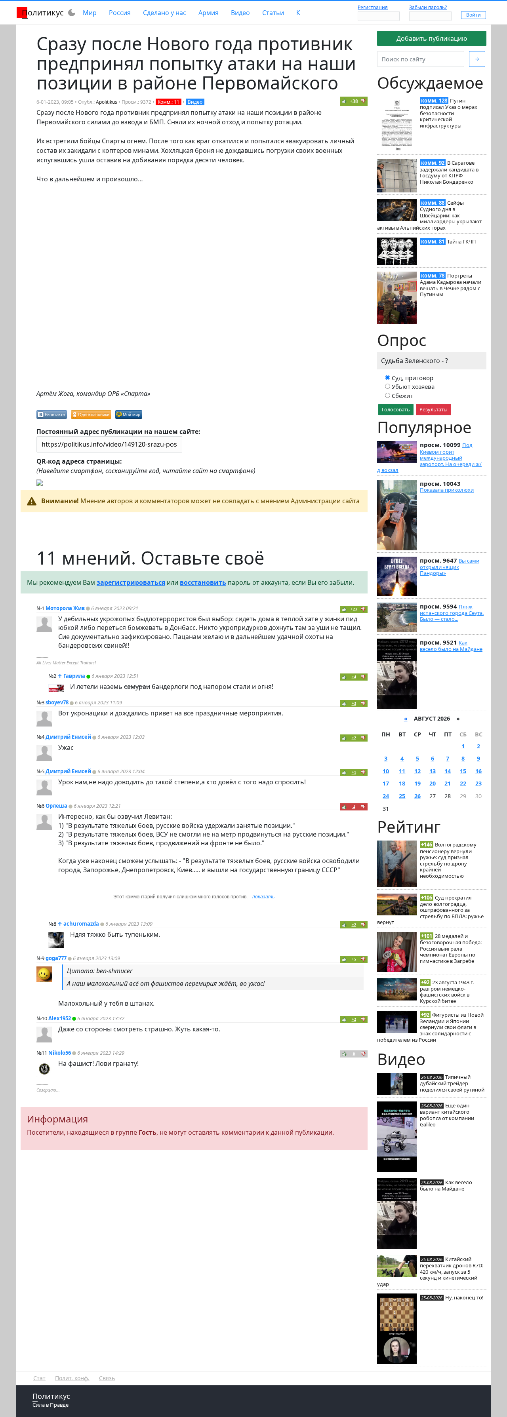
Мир (90, 12)
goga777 (56, 958)
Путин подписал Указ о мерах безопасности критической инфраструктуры (448, 113)
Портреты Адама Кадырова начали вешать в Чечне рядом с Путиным (450, 285)
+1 (354, 772)
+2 (354, 738)
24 (386, 796)
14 (447, 771)
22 (463, 783)
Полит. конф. (72, 1378)
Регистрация (373, 7)
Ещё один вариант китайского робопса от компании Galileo (447, 1115)
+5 (354, 959)
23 (478, 783)
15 (463, 771)
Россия (120, 12)
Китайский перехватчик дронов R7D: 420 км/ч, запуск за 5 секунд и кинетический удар (430, 1271)
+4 (354, 677)
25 (402, 796)
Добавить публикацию (431, 38)
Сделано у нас (164, 12)
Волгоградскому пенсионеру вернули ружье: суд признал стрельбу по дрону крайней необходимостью (448, 860)
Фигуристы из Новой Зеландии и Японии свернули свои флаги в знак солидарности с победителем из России (430, 1027)
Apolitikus (106, 102)
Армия (208, 12)
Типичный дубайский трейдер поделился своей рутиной (452, 1083)
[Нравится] (344, 101)
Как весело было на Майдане (451, 645)
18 (402, 783)
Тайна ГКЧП (461, 241)
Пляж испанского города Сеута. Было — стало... (452, 613)
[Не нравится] (363, 101)
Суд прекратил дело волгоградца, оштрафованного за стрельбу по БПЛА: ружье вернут (430, 910)
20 (432, 783)
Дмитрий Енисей (68, 736)
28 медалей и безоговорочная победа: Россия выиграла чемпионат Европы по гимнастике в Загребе (451, 948)
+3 (354, 703)
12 (417, 771)
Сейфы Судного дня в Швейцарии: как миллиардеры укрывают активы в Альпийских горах (429, 215)
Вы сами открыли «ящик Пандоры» (449, 567)
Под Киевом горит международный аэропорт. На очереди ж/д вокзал (429, 457)
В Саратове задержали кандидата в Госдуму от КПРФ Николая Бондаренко (449, 172)
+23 (354, 609)
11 (402, 771)
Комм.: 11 (168, 102)
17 (386, 783)
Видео (240, 12)
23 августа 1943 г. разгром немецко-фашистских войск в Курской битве (447, 991)
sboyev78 (57, 702)
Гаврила (74, 675)
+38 (354, 101)
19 (417, 783)
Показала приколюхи (447, 489)
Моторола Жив (65, 608)
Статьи (273, 12)
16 (478, 771)
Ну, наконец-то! (464, 1297)
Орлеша (56, 805)
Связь (107, 1378)
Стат (39, 1378)
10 (386, 771)
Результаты (433, 409)
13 (432, 771)
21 (447, 783)
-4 (353, 807)
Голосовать (396, 409)
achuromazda (81, 923)
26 (417, 796)
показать (263, 897)
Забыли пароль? (428, 7)
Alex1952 (59, 1018)
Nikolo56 (59, 1052)
